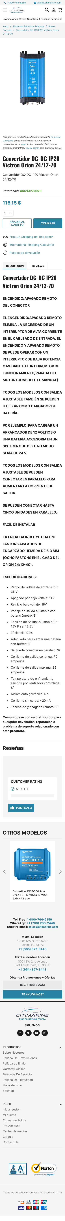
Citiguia (8, 1136)
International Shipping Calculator (32, 244)
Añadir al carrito (17, 223)
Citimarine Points (14, 1120)
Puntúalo (21, 808)
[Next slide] (59, 871)
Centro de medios (15, 1131)
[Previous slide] (6, 871)
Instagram (45, 1033)
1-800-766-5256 (16, 2)
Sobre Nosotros (28, 19)
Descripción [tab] (15, 265)
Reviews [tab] (38, 265)
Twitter (28, 1033)
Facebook (20, 1033)
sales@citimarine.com (49, 2)
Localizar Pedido (49, 19)
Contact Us (10, 1142)
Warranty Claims (14, 1069)
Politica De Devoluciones (20, 1058)
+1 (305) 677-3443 (32, 949)
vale (23, 144)
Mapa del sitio (12, 1085)
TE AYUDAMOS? (32, 994)
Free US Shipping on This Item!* (31, 236)
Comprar (48, 223)
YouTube (36, 1033)
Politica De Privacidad (18, 1080)
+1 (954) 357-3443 (32, 969)
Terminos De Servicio (17, 1074)
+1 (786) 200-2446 (41, 923)
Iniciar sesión (11, 1109)
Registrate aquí (32, 985)
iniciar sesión (32, 148)
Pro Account (11, 1126)
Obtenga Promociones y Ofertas (32, 977)
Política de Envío (14, 1063)
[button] (5, 10)
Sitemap (8, 1090)
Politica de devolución (25, 252)
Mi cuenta (9, 1115)
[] (47, 10)
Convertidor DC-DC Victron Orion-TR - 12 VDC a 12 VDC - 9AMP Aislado (30, 895)
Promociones (10, 19)
